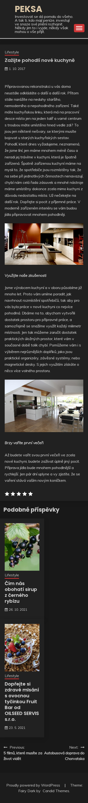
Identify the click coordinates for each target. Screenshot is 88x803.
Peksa (28, 9)
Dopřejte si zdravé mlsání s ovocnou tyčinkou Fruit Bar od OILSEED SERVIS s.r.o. (22, 702)
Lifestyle (12, 52)
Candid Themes (56, 790)
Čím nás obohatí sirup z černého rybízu (21, 592)
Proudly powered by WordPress (33, 785)
